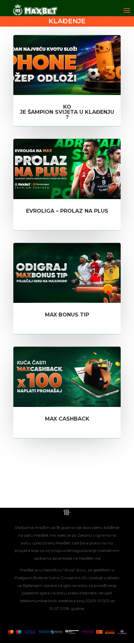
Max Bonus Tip (67, 315)
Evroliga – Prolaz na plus (67, 211)
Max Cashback (67, 419)
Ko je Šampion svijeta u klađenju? (67, 112)
